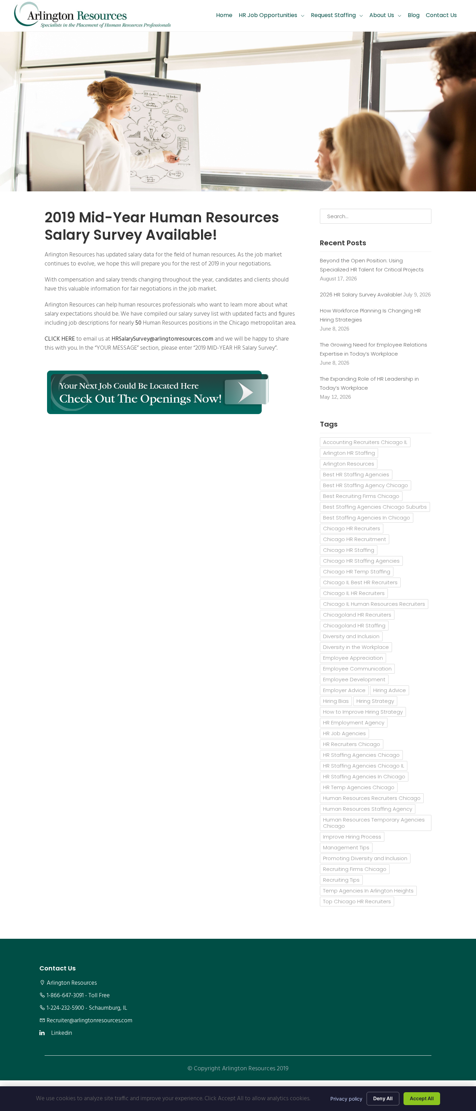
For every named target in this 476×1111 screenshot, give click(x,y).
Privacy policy (346, 1099)
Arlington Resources (348, 463)
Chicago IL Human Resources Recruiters (374, 604)
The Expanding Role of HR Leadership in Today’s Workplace (369, 383)
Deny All (383, 1098)
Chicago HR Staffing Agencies (361, 560)
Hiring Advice (389, 690)
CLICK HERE (60, 339)
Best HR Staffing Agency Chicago (365, 485)
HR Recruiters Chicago (351, 744)
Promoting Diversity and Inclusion (365, 858)
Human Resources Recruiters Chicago (372, 798)
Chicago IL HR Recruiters (354, 593)
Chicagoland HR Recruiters (357, 614)
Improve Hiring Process (352, 836)
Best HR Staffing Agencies (356, 474)
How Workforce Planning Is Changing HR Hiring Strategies (370, 315)
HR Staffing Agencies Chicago (361, 755)
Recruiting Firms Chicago (354, 869)
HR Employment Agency (353, 722)
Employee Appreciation (353, 657)
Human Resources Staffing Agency (367, 808)
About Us (381, 15)
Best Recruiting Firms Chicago (361, 496)
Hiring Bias (336, 701)
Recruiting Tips (341, 879)
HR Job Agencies (344, 733)
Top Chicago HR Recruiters (357, 901)
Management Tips (346, 847)
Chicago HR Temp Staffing (356, 571)
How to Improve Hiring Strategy (363, 711)
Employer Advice (344, 690)
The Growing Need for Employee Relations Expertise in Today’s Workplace (373, 349)
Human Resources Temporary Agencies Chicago (374, 823)
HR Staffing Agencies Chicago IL (363, 765)
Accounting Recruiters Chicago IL (365, 442)
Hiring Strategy (375, 701)
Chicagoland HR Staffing (354, 625)
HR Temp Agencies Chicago (358, 787)
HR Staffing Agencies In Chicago (364, 776)
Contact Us (441, 15)
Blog (414, 15)
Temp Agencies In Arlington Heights (368, 890)
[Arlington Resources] (92, 15)
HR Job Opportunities (268, 15)
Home (224, 15)
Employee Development (354, 679)
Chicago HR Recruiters (351, 528)
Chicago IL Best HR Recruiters (360, 582)
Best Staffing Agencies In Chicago (366, 517)
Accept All (422, 1098)
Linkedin (61, 1033)
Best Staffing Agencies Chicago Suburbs (375, 506)
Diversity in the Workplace (356, 647)
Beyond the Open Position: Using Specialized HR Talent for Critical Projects (372, 265)
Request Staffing (333, 15)
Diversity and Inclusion (351, 636)
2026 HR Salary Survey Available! (361, 294)
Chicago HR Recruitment (354, 539)
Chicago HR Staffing (348, 550)
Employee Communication (357, 668)
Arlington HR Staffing (349, 453)
